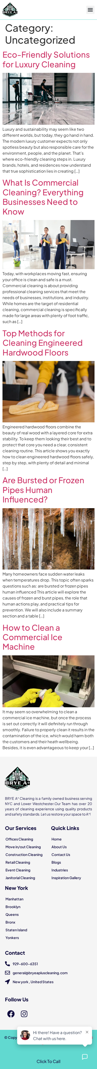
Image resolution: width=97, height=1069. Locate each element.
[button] (90, 10)
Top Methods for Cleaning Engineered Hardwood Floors (42, 342)
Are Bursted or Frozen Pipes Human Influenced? (43, 489)
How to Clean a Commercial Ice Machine (32, 637)
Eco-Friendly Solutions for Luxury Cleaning (46, 59)
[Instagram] (24, 1014)
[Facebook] (11, 1014)
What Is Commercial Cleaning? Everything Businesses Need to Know (43, 196)
